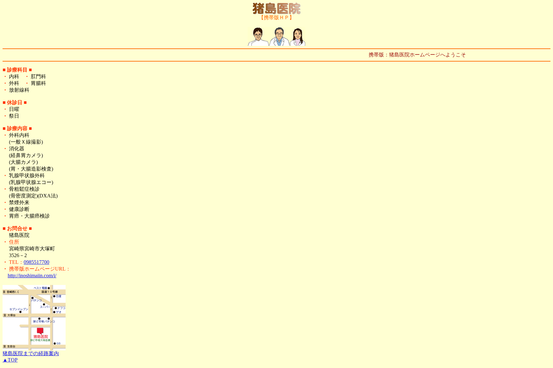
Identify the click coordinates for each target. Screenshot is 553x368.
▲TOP (10, 360)
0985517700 (36, 262)
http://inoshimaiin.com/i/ (32, 275)
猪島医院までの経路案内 (31, 353)
